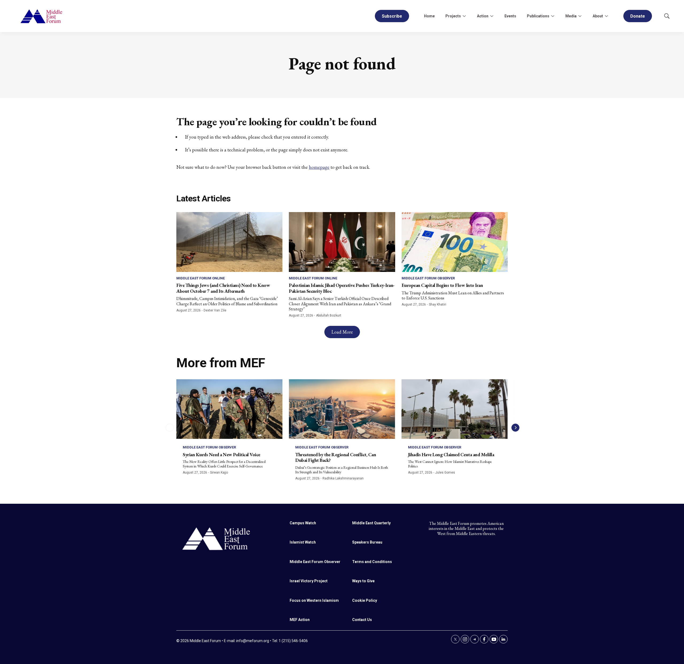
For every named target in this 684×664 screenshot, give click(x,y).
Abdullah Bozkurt (328, 315)
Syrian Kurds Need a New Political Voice (221, 454)
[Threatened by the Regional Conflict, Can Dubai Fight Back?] (342, 409)
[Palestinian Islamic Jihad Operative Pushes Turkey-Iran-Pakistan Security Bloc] (342, 242)
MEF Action (300, 620)
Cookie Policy (364, 600)
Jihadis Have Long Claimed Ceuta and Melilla (451, 454)
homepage (319, 167)
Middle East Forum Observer (428, 278)
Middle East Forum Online (200, 278)
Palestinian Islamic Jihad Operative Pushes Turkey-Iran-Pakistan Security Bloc (342, 288)
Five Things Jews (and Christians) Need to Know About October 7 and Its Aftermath (223, 288)
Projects (453, 16)
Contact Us (362, 620)
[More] (464, 16)
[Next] (515, 428)
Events (510, 16)
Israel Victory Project (309, 581)
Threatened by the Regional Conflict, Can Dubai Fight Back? (335, 457)
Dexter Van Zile (215, 310)
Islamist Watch (303, 542)
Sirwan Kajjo (219, 472)
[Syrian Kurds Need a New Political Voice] (229, 409)
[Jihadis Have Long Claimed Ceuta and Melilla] (455, 409)
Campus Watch (303, 523)
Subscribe (392, 16)
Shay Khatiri (437, 304)
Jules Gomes (445, 472)
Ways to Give (363, 581)
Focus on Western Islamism (314, 600)
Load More (342, 332)
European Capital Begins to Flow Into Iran (442, 285)
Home (429, 16)
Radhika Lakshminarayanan (343, 478)
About (598, 16)
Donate (637, 16)
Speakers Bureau (367, 542)
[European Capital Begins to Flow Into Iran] (455, 242)
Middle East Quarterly (371, 523)
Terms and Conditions (372, 562)
